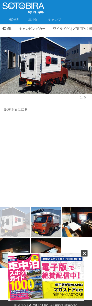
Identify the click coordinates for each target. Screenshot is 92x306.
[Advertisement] (46, 161)
